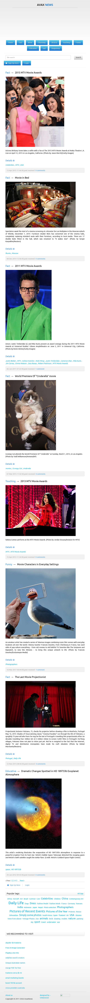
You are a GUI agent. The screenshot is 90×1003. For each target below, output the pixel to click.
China (65, 898)
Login (26, 63)
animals (44, 918)
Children (57, 899)
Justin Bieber (10, 361)
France (64, 904)
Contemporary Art (76, 899)
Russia (7, 253)
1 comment (39, 369)
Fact (7, 72)
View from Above (14, 919)
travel (43, 922)
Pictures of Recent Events (27, 911)
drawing (57, 919)
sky (32, 922)
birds (51, 919)
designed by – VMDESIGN (45, 996)
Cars (38, 899)
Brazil (26, 899)
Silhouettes (13, 915)
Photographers (11, 664)
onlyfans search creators (14, 958)
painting (80, 919)
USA (22, 165)
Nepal (40, 907)
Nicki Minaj (40, 361)
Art (21, 899)
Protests (71, 912)
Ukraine (78, 915)
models (64, 919)
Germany (71, 904)
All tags (80, 894)
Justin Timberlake (52, 361)
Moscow (15, 253)
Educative (10, 771)
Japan (34, 907)
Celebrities (9, 165)
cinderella (27, 468)
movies (8, 468)
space (7, 869)
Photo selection (50, 907)
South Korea (47, 915)
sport (37, 922)
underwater (51, 922)
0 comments (40, 170)
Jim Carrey (9, 363)
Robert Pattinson (44, 363)
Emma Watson (21, 363)
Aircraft (16, 899)
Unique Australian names (15, 963)
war (58, 922)
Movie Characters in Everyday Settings (38, 564)
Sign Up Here (13, 63)
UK (67, 915)
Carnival (32, 899)
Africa (9, 899)
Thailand (62, 915)
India (20, 907)
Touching (10, 481)
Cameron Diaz (66, 361)
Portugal (8, 758)
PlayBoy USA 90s (12, 953)
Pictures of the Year (56, 911)
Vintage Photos (28, 919)
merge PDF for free (13, 968)
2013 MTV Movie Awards (34, 481)
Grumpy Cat (17, 468)
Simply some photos (30, 915)
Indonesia (27, 907)
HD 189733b (16, 869)
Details (8, 160)
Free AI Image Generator (15, 948)
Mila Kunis (77, 361)
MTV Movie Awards (60, 363)
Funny (8, 564)
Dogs (27, 904)
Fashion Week (54, 904)
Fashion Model (42, 904)
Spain (55, 915)
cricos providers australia (15, 988)
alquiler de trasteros (13, 943)
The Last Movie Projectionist (30, 677)
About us (9, 995)
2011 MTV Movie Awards (28, 266)
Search (78, 57)
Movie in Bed (22, 177)
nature (72, 918)
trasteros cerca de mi (13, 973)
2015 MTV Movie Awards (28, 72)
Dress (33, 903)
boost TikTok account (13, 983)
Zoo (37, 919)
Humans (79, 904)
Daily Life (17, 758)
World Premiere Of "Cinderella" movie (35, 376)
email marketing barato (14, 978)
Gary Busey (32, 363)
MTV (17, 165)
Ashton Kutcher (28, 361)
